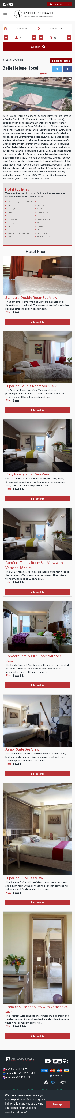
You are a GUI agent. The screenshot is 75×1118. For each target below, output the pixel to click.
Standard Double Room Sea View (31, 297)
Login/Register (61, 3)
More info (22, 1112)
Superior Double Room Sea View (30, 386)
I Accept (58, 1104)
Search (36, 46)
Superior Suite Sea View (24, 878)
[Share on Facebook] (67, 69)
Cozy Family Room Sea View (27, 474)
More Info (39, 321)
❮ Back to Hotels (61, 60)
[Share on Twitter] (57, 69)
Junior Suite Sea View (22, 749)
